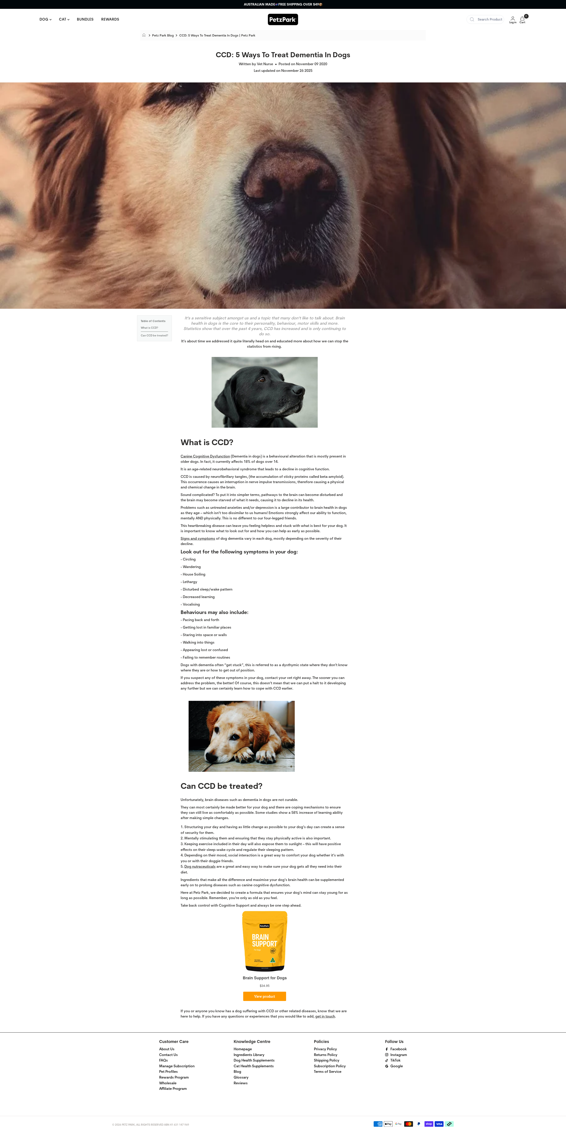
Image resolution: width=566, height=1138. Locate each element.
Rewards (110, 19)
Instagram (398, 1054)
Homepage (243, 1049)
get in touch (325, 1016)
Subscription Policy (330, 1066)
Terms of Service (327, 1071)
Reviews (241, 1083)
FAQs (163, 1060)
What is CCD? (149, 328)
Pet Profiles (168, 1071)
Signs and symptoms (198, 538)
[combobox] (485, 19)
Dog (45, 19)
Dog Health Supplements (254, 1060)
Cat (63, 19)
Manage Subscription (177, 1066)
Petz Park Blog (163, 35)
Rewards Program (174, 1077)
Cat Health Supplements (254, 1066)
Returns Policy (325, 1054)
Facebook (398, 1049)
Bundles (85, 19)
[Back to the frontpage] (145, 35)
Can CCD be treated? (154, 335)
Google (396, 1066)
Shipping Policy (326, 1060)
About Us (166, 1049)
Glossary (241, 1077)
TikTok (395, 1060)
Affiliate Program (173, 1088)
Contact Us (168, 1054)
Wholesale (167, 1083)
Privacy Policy (325, 1049)
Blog (237, 1071)
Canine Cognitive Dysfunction (205, 456)
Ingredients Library (249, 1054)
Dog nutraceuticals (200, 866)
